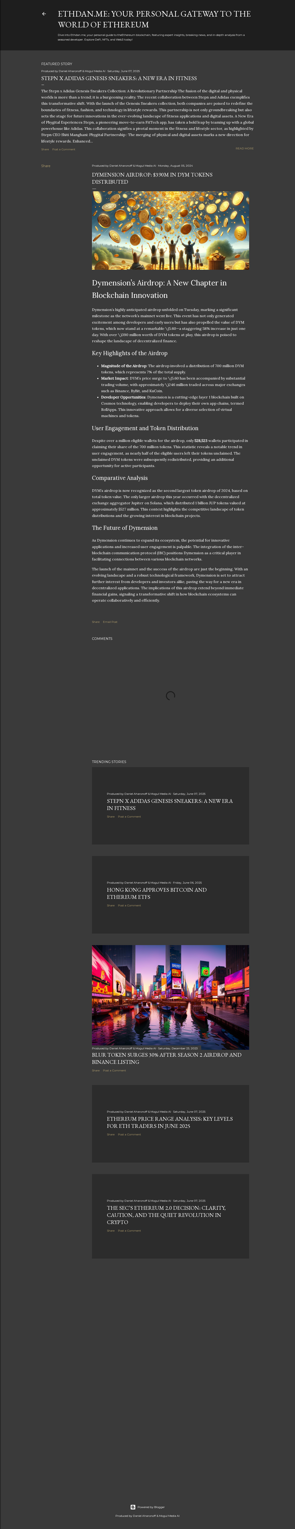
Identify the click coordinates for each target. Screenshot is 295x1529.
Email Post (110, 622)
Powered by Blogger (151, 1507)
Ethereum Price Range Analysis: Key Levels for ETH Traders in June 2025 (170, 1122)
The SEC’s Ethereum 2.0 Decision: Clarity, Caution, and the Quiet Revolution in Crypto (166, 1215)
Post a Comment (63, 149)
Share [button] (45, 149)
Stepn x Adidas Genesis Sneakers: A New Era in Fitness (119, 78)
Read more (245, 148)
